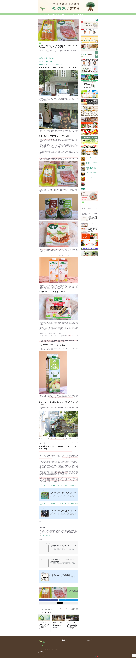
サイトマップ (89, 641)
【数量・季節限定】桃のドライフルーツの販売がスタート (89, 204)
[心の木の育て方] (68, 0)
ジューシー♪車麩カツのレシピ (91, 157)
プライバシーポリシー (42, 652)
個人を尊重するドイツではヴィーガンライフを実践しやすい (50, 64)
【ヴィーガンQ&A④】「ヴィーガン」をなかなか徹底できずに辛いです (68, 609)
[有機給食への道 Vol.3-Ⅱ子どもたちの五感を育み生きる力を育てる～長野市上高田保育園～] (72, 615)
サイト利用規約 (40, 651)
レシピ (48, 14)
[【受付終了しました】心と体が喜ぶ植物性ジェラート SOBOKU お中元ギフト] (84, 219)
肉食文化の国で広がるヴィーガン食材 (46, 58)
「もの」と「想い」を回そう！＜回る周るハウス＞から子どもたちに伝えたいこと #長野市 (44, 625)
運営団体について (90, 640)
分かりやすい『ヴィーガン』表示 (45, 61)
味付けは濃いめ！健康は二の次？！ (46, 59)
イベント (74, 14)
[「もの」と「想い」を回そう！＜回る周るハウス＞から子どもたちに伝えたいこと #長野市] (44, 615)
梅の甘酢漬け (88, 182)
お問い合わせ (80, 14)
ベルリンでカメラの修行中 (47, 535)
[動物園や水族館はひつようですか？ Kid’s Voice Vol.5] (58, 615)
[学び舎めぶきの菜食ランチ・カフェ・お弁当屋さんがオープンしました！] (84, 225)
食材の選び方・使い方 (60, 14)
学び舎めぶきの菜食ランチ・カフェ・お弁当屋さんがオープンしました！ (92, 224)
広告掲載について (65, 640)
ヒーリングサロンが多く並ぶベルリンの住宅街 (48, 57)
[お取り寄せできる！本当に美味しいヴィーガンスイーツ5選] (84, 230)
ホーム (40, 14)
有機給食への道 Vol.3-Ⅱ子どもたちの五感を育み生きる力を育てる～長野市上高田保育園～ (72, 625)
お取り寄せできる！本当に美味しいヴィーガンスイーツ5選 (92, 229)
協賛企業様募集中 (65, 639)
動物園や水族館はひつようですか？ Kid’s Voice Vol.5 (58, 624)
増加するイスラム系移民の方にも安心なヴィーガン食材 (49, 62)
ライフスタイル (68, 14)
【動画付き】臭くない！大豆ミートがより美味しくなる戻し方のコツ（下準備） (91, 168)
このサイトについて (90, 639)
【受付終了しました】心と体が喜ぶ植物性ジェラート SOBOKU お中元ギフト (92, 218)
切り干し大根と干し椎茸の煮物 (91, 172)
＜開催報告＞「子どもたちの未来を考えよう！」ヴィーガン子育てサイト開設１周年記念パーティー (48, 609)
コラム (44, 14)
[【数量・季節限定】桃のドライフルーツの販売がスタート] (89, 196)
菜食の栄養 (53, 14)
